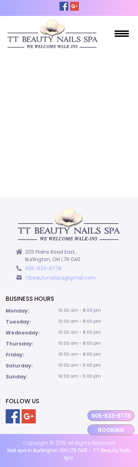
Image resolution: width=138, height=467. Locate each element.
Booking (111, 430)
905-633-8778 (111, 416)
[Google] (74, 6)
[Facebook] (63, 6)
